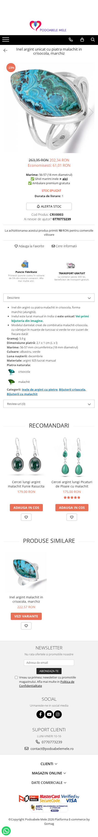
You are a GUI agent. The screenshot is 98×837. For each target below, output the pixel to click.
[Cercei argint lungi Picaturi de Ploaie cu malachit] (71, 457)
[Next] (91, 112)
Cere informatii (66, 246)
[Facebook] (40, 714)
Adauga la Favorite (31, 246)
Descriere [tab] (13, 298)
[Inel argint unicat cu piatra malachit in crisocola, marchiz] (49, 107)
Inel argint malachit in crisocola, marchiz (26, 599)
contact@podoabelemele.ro (52, 748)
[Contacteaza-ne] (71, 39)
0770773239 (51, 742)
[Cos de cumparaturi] (82, 39)
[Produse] (6, 40)
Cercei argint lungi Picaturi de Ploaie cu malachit (72, 484)
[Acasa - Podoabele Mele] (49, 26)
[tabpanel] (49, 107)
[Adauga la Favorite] (26, 517)
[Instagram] (58, 714)
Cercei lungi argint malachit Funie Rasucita (26, 484)
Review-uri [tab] (16, 404)
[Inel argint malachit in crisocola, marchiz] (26, 572)
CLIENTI (47, 763)
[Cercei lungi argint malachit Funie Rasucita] (26, 457)
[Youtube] (49, 714)
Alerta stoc (51, 206)
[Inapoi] (3, 50)
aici (65, 179)
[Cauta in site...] (93, 39)
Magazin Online (47, 773)
